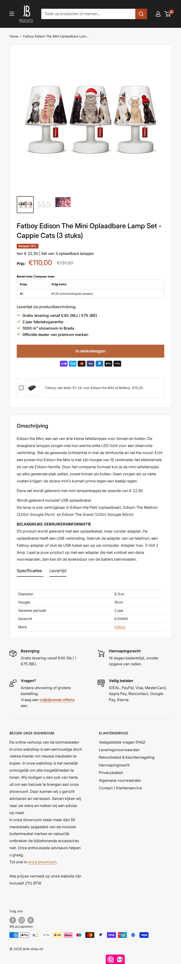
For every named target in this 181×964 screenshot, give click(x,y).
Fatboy (120, 627)
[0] (168, 14)
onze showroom (42, 862)
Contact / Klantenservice (120, 788)
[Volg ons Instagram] (21, 920)
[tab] (30, 572)
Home (13, 36)
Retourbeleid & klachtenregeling (127, 757)
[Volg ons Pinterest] (30, 920)
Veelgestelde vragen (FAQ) (122, 742)
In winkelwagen (90, 351)
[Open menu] (11, 14)
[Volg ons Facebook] (12, 920)
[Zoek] (141, 14)
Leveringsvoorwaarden (119, 749)
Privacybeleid (111, 772)
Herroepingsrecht (114, 765)
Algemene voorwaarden (120, 780)
